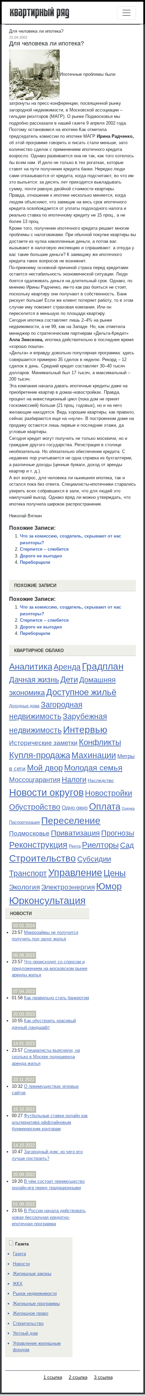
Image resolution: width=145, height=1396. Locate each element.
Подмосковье (29, 833)
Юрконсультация (47, 900)
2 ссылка (78, 1377)
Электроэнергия (68, 887)
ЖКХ (18, 1283)
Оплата (104, 806)
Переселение (70, 820)
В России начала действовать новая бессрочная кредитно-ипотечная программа (49, 1217)
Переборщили (35, 562)
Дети (69, 679)
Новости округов (46, 792)
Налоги (74, 779)
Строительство (42, 858)
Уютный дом (25, 1333)
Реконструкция (38, 844)
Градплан (102, 666)
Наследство (101, 780)
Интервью (85, 729)
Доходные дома (24, 706)
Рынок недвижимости (35, 1293)
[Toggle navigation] (126, 13)
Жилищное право (30, 1313)
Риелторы (100, 844)
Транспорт (28, 873)
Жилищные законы (32, 1273)
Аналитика (30, 666)
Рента (75, 846)
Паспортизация (24, 822)
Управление (75, 872)
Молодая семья (93, 768)
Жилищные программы (36, 1303)
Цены (115, 873)
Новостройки (108, 793)
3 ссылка (103, 1377)
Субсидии (94, 859)
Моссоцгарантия (34, 779)
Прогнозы (117, 833)
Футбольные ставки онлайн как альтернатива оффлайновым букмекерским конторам (50, 1122)
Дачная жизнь (34, 679)
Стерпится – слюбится (44, 549)
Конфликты (100, 742)
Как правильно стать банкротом (56, 997)
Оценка (128, 808)
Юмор (109, 886)
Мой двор (45, 767)
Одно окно (75, 808)
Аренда (67, 666)
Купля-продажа (39, 755)
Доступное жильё (81, 692)
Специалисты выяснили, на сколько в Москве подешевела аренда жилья (46, 1057)
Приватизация (75, 833)
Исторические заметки (43, 742)
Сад (127, 845)
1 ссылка (53, 1377)
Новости (21, 913)
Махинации (93, 755)
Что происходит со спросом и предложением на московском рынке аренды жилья (49, 968)
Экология (24, 887)
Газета (19, 1253)
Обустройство (34, 807)
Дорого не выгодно (41, 555)
